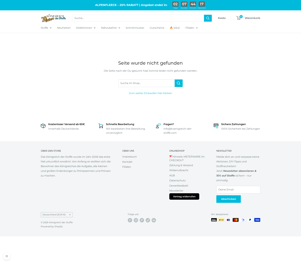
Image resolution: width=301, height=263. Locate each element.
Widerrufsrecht (178, 170)
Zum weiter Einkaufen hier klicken (150, 93)
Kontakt (127, 161)
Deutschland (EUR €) (54, 214)
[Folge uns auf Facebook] (130, 220)
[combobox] (138, 18)
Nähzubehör (109, 27)
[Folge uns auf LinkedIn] (154, 220)
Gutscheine (157, 27)
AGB (172, 175)
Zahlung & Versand (181, 165)
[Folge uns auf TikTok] (148, 220)
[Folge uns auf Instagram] (136, 220)
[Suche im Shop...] (179, 83)
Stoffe (44, 27)
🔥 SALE (175, 27)
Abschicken (228, 198)
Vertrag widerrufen (184, 196)
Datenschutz (177, 180)
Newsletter (176, 190)
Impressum (129, 156)
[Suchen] (208, 18)
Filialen (189, 27)
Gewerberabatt (178, 185)
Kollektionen (84, 27)
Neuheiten (64, 27)
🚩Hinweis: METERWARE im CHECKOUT (187, 158)
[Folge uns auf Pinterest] (142, 220)
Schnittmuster (135, 27)
